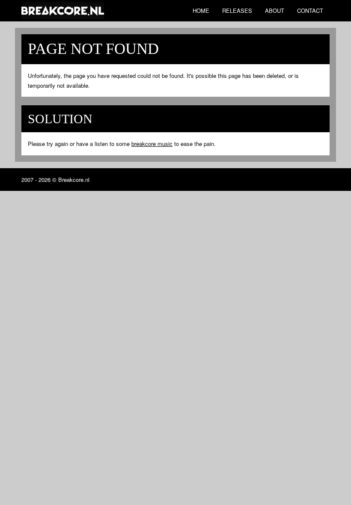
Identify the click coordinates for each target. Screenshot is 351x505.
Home (201, 10)
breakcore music (152, 144)
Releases (237, 10)
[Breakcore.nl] (62, 10)
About (274, 10)
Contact (310, 10)
